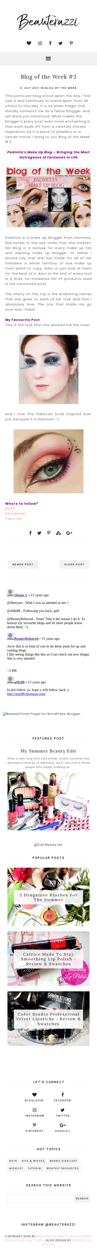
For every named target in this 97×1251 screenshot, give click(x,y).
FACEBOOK (15, 513)
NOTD (13, 1161)
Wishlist (16, 1168)
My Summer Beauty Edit (48, 751)
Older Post (74, 564)
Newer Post (23, 564)
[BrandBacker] (48, 1062)
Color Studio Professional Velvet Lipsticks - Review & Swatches (48, 1019)
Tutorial (35, 1168)
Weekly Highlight (63, 1161)
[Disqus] (48, 643)
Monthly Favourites (63, 1168)
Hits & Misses (33, 1161)
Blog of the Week (61, 88)
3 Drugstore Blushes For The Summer (48, 897)
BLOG (10, 508)
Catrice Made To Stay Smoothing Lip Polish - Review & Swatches (48, 959)
